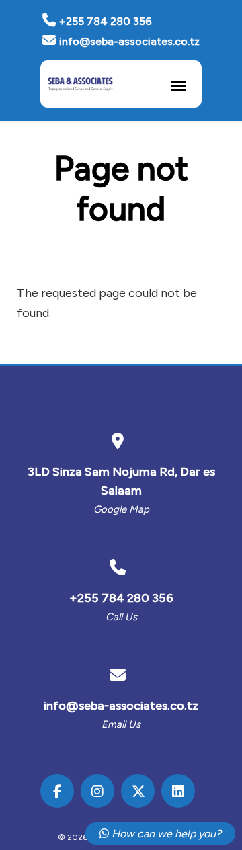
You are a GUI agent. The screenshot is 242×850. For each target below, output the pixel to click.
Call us (121, 617)
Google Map (121, 509)
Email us (121, 724)
